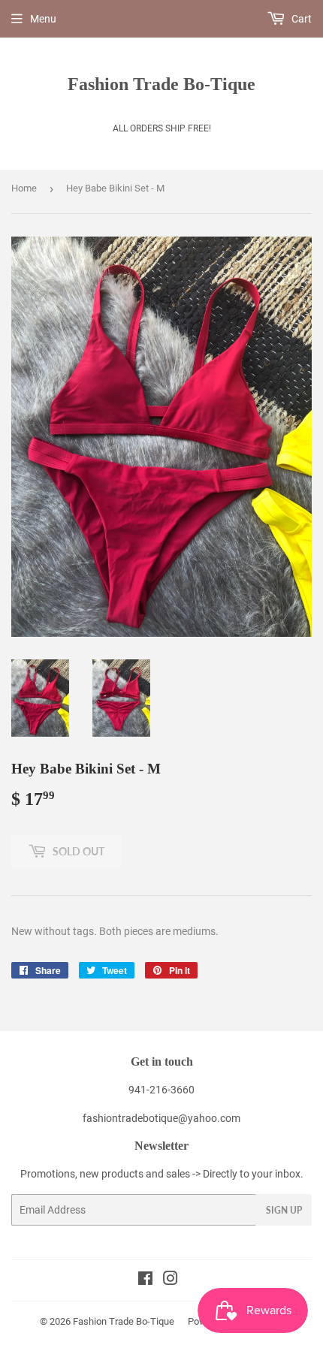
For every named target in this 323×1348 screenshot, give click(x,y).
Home (24, 188)
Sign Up (284, 1210)
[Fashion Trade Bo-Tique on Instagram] (170, 1280)
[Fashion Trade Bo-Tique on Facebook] (145, 1280)
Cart (300, 19)
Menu (43, 19)
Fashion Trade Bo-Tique (161, 84)
